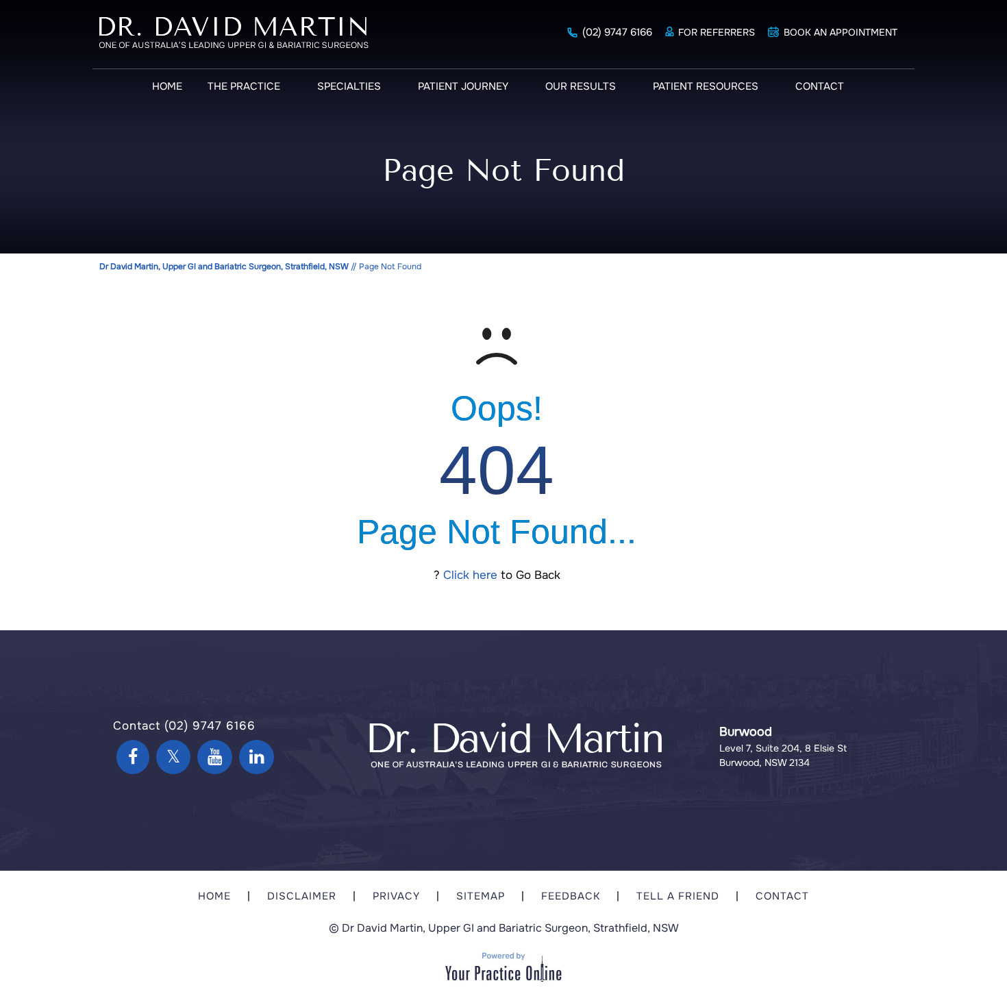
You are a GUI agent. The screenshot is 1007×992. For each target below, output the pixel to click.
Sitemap (480, 896)
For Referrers (716, 32)
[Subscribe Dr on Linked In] (256, 757)
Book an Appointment (840, 32)
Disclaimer (301, 896)
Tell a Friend (677, 896)
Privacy (396, 896)
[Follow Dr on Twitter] (173, 757)
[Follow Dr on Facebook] (132, 757)
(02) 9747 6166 (617, 32)
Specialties (349, 86)
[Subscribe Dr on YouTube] (214, 757)
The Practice (244, 86)
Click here (470, 575)
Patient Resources (705, 86)
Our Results (580, 86)
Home (167, 86)
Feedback (570, 896)
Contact (819, 86)
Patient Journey (463, 86)
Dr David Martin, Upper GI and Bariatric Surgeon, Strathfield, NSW (224, 266)
